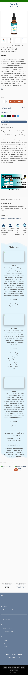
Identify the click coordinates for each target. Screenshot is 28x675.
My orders (5, 612)
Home (3, 45)
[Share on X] (7, 116)
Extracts (8, 107)
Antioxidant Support (8, 111)
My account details (7, 616)
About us (5, 640)
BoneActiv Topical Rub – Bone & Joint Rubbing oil (21, 586)
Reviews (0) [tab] (5, 124)
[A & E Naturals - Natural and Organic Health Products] (14, 6)
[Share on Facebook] (5, 116)
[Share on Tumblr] (15, 116)
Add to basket (15, 101)
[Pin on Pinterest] (13, 116)
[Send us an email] (23, 9)
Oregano (10, 47)
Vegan (9, 108)
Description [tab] (5, 121)
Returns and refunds (8, 631)
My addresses (6, 619)
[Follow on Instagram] (23, 6)
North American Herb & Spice (17, 107)
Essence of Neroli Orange (7, 585)
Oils (2, 108)
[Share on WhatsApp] (2, 116)
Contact (5, 646)
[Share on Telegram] (18, 116)
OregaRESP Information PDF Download (11, 218)
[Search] (4, 6)
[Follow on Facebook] (23, 4)
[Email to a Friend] (10, 116)
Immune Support (17, 111)
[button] (2, 7)
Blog (4, 643)
